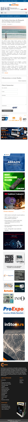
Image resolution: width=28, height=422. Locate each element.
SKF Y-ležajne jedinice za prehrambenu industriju (11, 215)
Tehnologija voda (4, 391)
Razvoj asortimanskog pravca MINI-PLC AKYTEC (14, 224)
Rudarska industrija (5, 401)
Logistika (3, 388)
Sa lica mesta (4, 398)
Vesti (2, 399)
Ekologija (3, 395)
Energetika (3, 381)
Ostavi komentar (22, 80)
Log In (24, 1)
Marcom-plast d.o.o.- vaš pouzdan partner (13, 231)
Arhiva (21, 382)
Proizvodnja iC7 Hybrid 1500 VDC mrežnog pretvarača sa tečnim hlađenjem (13, 220)
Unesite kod (4, 105)
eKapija (6, 72)
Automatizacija (4, 393)
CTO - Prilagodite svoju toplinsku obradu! (13, 227)
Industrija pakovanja (5, 390)
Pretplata (21, 384)
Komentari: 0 (9, 24)
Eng (5, 12)
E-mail (3, 91)
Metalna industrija (4, 389)
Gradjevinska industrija (5, 384)
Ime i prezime (4, 87)
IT (1, 382)
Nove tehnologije (4, 386)
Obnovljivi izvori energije (6, 385)
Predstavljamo (4, 394)
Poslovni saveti (4, 397)
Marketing (21, 381)
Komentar (4, 95)
